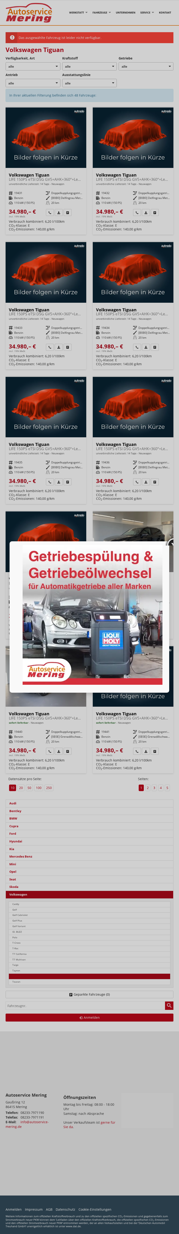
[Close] (169, 541)
